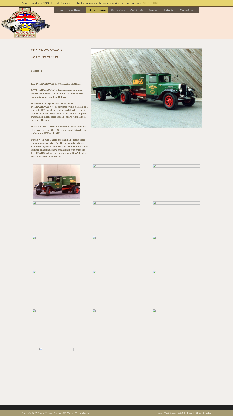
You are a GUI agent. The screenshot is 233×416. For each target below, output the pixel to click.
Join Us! (181, 413)
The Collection (170, 413)
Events (190, 413)
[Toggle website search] (197, 10)
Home (160, 413)
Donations (207, 413)
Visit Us (198, 413)
